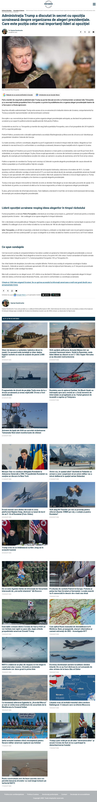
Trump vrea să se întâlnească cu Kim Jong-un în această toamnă (22, 548)
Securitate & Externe (18, 10)
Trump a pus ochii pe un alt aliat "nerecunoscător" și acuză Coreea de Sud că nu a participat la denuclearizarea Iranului (71, 742)
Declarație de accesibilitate (80, 794)
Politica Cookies (33, 794)
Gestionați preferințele (50, 794)
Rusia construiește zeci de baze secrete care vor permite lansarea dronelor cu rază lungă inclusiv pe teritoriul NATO (24, 780)
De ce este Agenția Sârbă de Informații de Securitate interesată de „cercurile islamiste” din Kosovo (24, 590)
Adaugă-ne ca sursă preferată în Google (19, 95)
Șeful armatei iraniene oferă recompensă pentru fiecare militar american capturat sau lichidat (22, 741)
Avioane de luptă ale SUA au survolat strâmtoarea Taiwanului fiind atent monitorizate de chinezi (23, 431)
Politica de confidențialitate (14, 794)
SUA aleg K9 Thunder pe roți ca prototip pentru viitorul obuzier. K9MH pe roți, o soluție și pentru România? (70, 511)
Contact (64, 794)
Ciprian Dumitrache (16, 30)
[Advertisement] (72, 422)
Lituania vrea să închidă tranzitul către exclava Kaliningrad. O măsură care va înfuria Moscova (69, 703)
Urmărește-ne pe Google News (49, 95)
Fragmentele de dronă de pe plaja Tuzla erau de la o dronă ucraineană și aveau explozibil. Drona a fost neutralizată (24, 392)
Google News (21, 295)
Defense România (6, 10)
